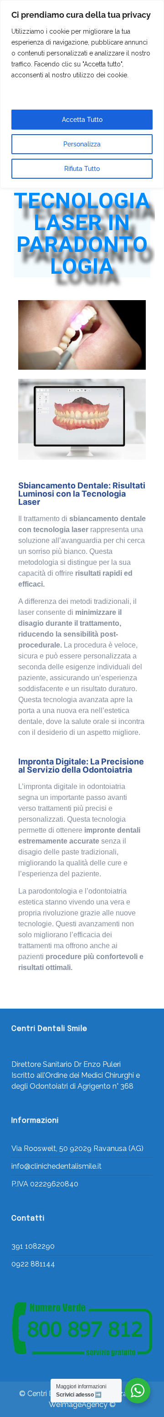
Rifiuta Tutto (82, 168)
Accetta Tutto (82, 119)
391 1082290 (33, 1246)
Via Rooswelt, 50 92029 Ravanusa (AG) (77, 1148)
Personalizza (82, 144)
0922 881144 (33, 1264)
